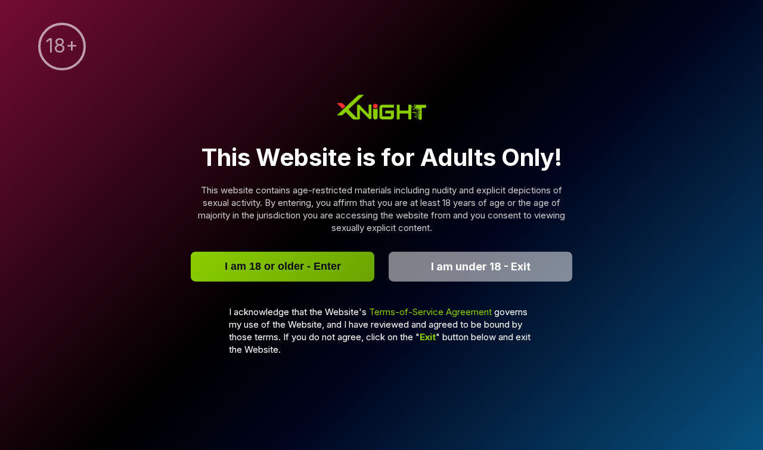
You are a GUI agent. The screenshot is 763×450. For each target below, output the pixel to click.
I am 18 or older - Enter (283, 266)
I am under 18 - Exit (481, 266)
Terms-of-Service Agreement (431, 311)
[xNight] (381, 109)
